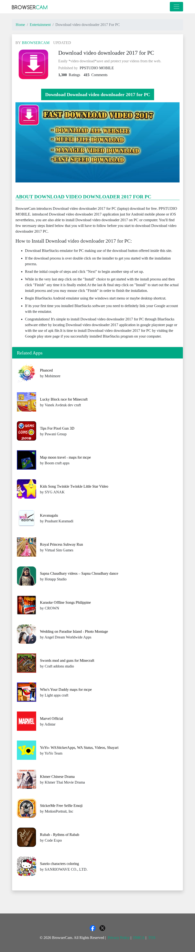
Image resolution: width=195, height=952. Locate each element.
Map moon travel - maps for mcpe (65, 457)
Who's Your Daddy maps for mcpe (66, 689)
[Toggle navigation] (176, 6)
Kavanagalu (49, 515)
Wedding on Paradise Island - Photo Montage (74, 631)
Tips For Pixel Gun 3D (57, 428)
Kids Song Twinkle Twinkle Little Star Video (74, 486)
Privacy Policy (119, 938)
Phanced (46, 370)
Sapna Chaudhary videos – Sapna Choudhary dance (79, 573)
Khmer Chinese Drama (57, 777)
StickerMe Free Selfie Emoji (61, 806)
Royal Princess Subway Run (61, 544)
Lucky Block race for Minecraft (64, 399)
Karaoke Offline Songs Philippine (65, 602)
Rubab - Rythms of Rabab (59, 835)
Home (20, 25)
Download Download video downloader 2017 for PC (97, 94)
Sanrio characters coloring (59, 864)
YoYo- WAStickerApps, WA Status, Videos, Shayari (79, 748)
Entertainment (40, 25)
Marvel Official (51, 718)
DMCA (139, 938)
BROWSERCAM (35, 43)
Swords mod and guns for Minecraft (67, 660)
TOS (152, 938)
